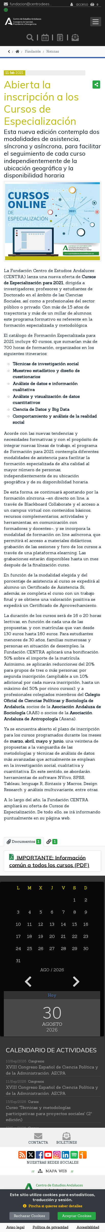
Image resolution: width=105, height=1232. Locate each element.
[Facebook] (39, 1155)
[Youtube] (48, 1155)
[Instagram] (57, 1155)
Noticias (52, 51)
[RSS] (22, 1155)
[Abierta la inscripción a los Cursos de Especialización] (52, 221)
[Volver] (9, 51)
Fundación (33, 51)
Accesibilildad (87, 1227)
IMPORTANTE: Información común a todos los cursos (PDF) (49, 861)
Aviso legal (15, 1227)
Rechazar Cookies (29, 1216)
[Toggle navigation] (95, 21)
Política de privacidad (50, 1227)
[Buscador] (30, 37)
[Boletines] (75, 37)
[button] (53, 1206)
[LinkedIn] (65, 1155)
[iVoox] (83, 1155)
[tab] (24, 841)
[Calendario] (45, 37)
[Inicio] (17, 51)
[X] (31, 1155)
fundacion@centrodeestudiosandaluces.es (31, 4)
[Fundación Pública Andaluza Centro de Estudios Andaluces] (23, 21)
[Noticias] (60, 37)
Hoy (52, 995)
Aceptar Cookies (76, 1216)
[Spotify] (74, 1155)
